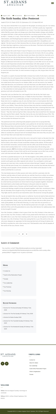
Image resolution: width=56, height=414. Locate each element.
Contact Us (7, 271)
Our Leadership (8, 283)
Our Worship (7, 291)
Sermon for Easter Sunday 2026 (12, 317)
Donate (6, 279)
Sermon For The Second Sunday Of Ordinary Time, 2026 (17, 309)
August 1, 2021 (6, 15)
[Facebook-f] (2, 363)
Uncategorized (43, 15)
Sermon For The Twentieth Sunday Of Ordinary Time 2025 (18, 322)
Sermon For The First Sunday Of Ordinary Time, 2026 (18, 313)
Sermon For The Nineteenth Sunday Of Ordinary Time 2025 (18, 328)
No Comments (18, 15)
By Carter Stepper (30, 15)
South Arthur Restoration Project (13, 275)
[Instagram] (7, 363)
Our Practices (7, 287)
